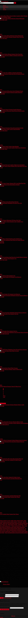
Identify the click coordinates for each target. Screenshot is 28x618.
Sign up (13, 616)
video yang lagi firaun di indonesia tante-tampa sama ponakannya (13, 526)
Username (2, 594)
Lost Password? (7, 597)
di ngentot (20, 522)
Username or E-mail (4, 607)
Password (2, 596)
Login (2, 597)
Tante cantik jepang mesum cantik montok (13, 521)
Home (4, 5)
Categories (5, 6)
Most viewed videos (11, 16)
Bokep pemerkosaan (16, 526)
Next (4, 395)
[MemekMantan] (4, 1)
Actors (4, 9)
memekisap (20, 524)
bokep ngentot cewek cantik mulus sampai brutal (11, 520)
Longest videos (19, 16)
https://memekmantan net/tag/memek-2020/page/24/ (12, 528)
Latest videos (3, 16)
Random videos (7, 17)
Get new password (5, 609)
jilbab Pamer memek (12, 524)
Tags (4, 8)
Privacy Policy (6, 584)
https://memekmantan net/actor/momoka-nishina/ (16, 532)
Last (4, 397)
